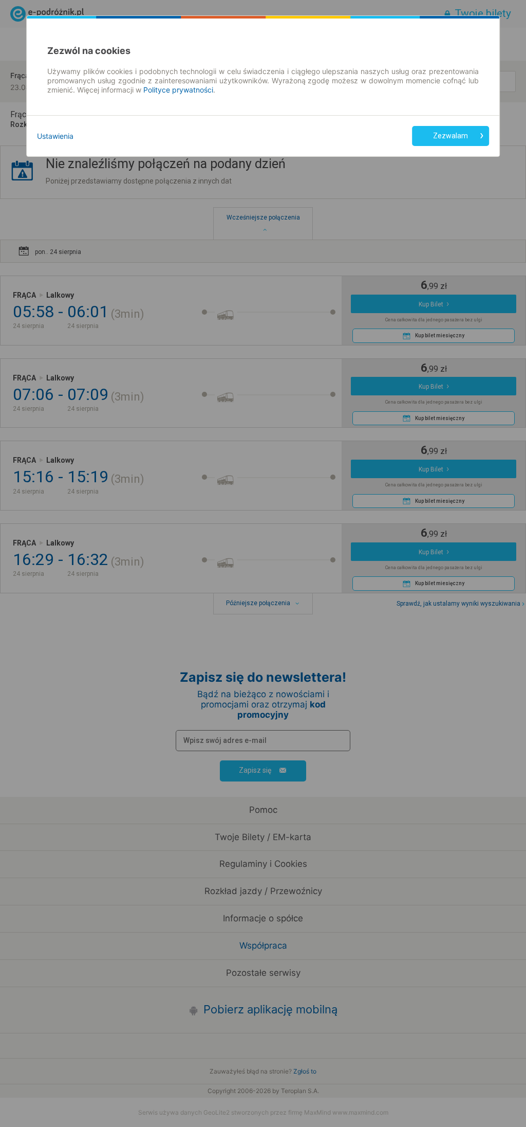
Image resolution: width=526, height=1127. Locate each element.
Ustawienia (55, 136)
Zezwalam (450, 136)
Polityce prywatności (178, 89)
